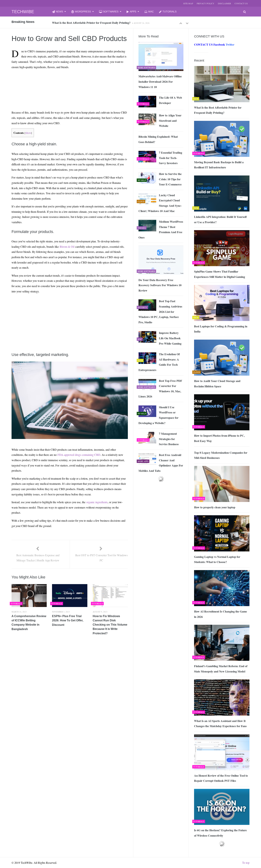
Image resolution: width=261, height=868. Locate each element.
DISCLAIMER (224, 3)
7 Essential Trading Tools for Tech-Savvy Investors (170, 157)
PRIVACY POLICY (205, 3)
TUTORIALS (169, 11)
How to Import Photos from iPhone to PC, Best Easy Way (219, 438)
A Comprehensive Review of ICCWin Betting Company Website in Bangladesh (29, 623)
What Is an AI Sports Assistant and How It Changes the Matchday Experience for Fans (220, 723)
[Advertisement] (63, 80)
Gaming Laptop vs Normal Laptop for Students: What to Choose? (217, 559)
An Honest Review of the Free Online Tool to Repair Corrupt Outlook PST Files (221, 778)
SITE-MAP (188, 3)
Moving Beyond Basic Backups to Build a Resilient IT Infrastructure (93, 23)
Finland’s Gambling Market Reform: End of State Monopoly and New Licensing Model (220, 668)
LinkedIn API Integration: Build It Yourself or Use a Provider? (220, 219)
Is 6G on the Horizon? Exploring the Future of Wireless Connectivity (220, 832)
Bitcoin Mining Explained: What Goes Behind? (158, 139)
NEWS (59, 11)
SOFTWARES (110, 11)
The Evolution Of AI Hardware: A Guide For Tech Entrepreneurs (159, 362)
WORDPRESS (83, 11)
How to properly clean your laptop (214, 507)
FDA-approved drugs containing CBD (79, 455)
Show (28, 132)
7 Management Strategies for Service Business (169, 439)
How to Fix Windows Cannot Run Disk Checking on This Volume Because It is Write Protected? (110, 625)
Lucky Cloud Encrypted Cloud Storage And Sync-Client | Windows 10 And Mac (160, 203)
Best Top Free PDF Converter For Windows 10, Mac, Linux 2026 (160, 389)
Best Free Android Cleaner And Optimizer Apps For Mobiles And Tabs (160, 463)
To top (245, 862)
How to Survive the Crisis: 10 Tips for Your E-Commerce (170, 179)
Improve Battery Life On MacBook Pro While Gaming (170, 338)
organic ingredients (97, 502)
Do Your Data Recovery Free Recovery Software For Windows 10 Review (159, 285)
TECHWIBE (23, 11)
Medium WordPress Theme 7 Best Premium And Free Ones (160, 229)
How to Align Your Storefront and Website (170, 120)
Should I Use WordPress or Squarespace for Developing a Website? (158, 415)
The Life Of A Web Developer (170, 100)
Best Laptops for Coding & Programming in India (220, 329)
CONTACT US (241, 3)
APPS (133, 11)
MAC (151, 11)
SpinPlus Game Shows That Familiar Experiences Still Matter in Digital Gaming (219, 274)
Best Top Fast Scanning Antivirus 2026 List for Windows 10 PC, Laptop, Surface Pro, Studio (160, 311)
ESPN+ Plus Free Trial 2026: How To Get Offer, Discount (67, 620)
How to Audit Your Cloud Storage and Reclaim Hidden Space (217, 383)
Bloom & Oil (67, 246)
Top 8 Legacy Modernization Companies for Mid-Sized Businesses (220, 455)
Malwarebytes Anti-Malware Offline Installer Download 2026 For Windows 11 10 (160, 81)
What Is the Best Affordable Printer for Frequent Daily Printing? (217, 110)
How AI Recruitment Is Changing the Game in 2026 (220, 614)
